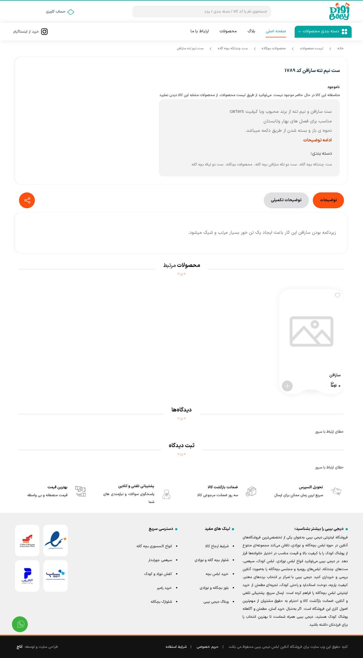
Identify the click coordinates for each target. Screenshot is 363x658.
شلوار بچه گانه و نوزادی (212, 560)
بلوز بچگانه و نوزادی (214, 588)
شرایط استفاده (176, 647)
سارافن (335, 375)
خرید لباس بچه (217, 574)
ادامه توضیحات (317, 140)
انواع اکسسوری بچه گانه (154, 546)
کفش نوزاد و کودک (158, 574)
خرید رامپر (164, 588)
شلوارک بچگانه (161, 602)
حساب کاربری (56, 11)
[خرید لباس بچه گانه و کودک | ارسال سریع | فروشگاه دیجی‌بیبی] (339, 11)
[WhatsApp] (20, 624)
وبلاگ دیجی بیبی (216, 602)
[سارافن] (311, 331)
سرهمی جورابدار (160, 560)
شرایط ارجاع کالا (217, 546)
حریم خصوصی (208, 647)
